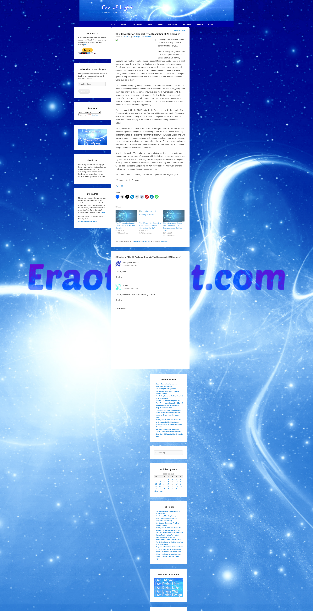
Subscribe (84, 91)
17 (177, 484)
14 (164, 484)
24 (177, 486)
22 (168, 486)
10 (177, 481)
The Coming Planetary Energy (166, 389)
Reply (118, 277)
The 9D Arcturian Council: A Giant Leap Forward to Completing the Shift (150, 225)
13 (160, 484)
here (103, 212)
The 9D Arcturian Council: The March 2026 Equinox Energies (125, 225)
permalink (164, 241)
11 (181, 481)
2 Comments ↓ (147, 37)
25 (181, 486)
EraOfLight (136, 37)
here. (86, 45)
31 (177, 489)
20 (160, 486)
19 (156, 486)
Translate (95, 115)
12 (156, 484)
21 (164, 486)
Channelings (136, 241)
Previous (177, 30)
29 (168, 489)
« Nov (156, 491)
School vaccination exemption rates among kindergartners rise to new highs (168, 415)
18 (181, 484)
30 (172, 489)
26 (156, 489)
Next (184, 30)
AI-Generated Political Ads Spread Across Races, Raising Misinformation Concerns (169, 424)
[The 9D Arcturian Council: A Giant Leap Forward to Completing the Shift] (150, 216)
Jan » (161, 491)
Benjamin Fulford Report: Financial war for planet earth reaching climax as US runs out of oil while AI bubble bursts (169, 549)
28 (164, 489)
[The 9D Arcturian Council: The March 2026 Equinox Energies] (126, 216)
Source (120, 186)
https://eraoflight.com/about (87, 221)
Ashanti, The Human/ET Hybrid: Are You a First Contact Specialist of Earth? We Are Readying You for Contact (169, 403)
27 (160, 489)
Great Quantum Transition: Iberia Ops (168, 420)
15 (168, 484)
